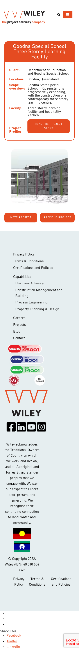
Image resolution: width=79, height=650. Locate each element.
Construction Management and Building (39, 293)
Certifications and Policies (33, 268)
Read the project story (49, 126)
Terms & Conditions (28, 261)
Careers (19, 318)
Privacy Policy (23, 254)
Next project (21, 217)
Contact (19, 338)
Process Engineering (31, 302)
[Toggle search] (59, 14)
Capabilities (22, 277)
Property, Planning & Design (37, 309)
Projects (19, 325)
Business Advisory (29, 283)
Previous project (57, 217)
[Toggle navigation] (67, 14)
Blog (16, 331)
